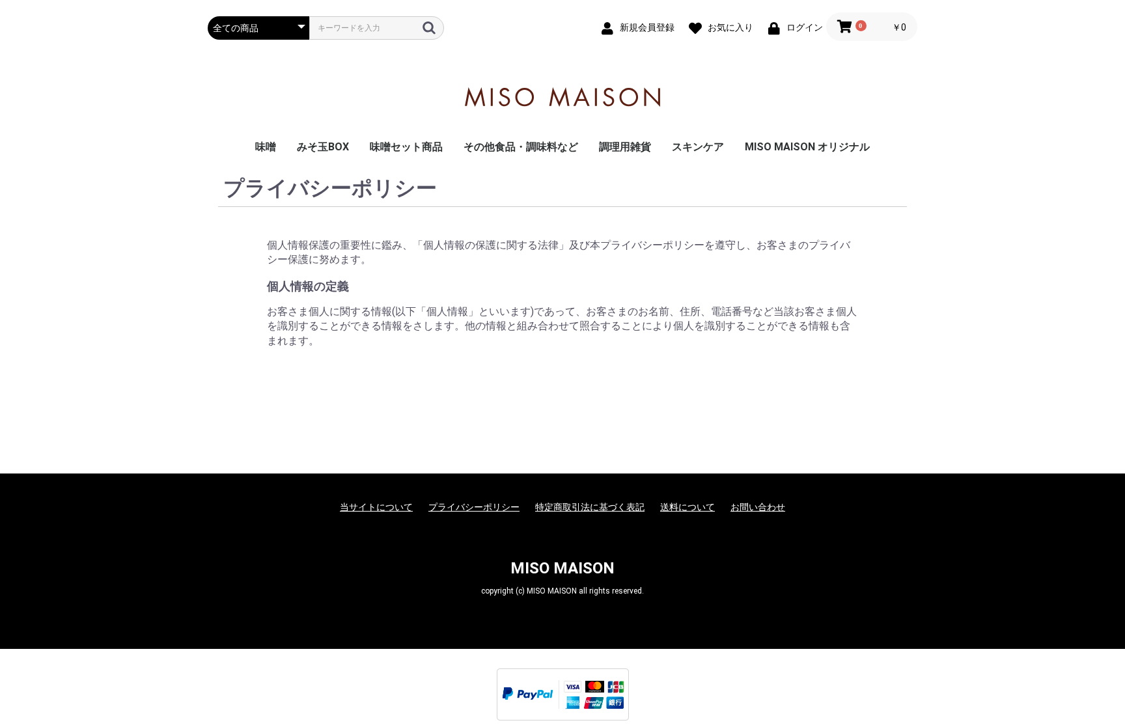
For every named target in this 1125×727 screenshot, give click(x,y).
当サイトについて (376, 507)
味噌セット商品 (406, 147)
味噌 (265, 147)
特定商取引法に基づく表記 (590, 507)
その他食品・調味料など (521, 147)
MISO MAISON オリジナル (807, 147)
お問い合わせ (757, 507)
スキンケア (698, 147)
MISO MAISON (562, 568)
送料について (687, 507)
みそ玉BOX (323, 147)
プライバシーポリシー (474, 507)
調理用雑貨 (625, 147)
